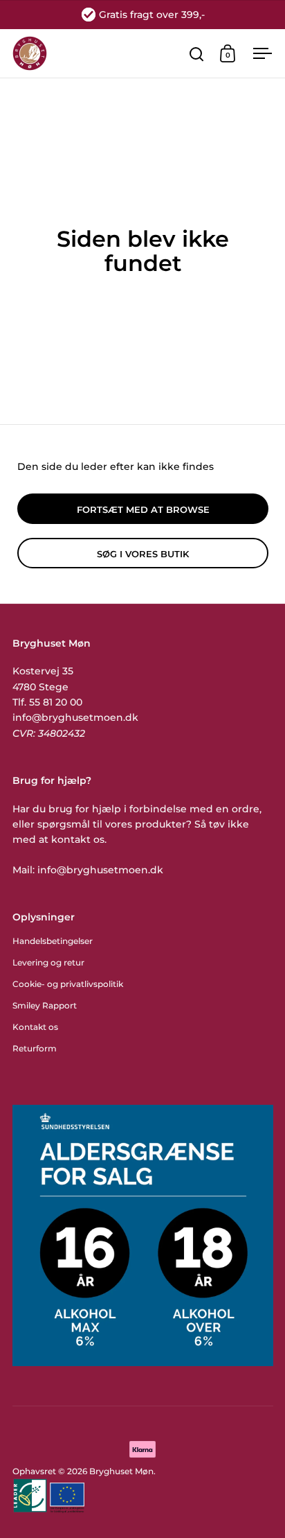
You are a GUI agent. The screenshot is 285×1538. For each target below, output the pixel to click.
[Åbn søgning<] (197, 53)
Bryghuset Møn (121, 1471)
